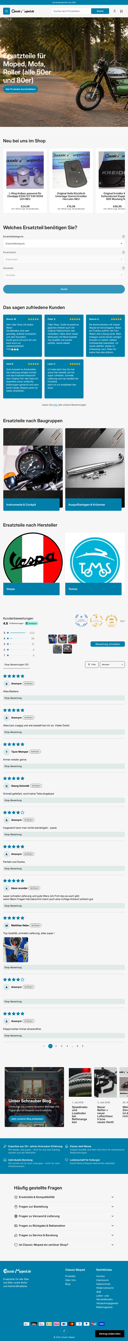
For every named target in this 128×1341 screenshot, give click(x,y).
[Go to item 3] (72, 639)
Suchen (100, 1276)
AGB (98, 1291)
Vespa (10, 589)
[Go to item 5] (67, 649)
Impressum (102, 1280)
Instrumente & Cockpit (21, 504)
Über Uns (70, 1280)
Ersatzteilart (9, 252)
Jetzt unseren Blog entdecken (27, 1118)
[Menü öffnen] (6, 11)
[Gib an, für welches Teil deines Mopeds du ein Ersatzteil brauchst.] (123, 252)
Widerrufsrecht (104, 1287)
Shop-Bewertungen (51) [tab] (16, 664)
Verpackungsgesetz (107, 1303)
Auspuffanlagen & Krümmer (86, 504)
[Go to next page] (83, 1046)
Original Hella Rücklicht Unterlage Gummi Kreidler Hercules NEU (71, 196)
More (122, 621)
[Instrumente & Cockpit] (33, 468)
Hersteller (8, 268)
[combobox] (80, 11)
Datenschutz (103, 1283)
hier (55, 404)
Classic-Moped (68, 1337)
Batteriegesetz (104, 1307)
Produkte (70, 1276)
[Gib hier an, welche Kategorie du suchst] (123, 236)
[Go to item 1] (52, 639)
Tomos (72, 589)
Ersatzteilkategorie (13, 236)
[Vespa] (33, 562)
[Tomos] (95, 562)
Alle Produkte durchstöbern (21, 89)
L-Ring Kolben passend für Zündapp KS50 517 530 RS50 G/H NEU (25, 196)
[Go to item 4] (57, 649)
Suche (100, 11)
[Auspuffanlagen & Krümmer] (95, 468)
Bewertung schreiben (108, 644)
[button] (18, 632)
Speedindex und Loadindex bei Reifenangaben (80, 1114)
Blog (67, 1283)
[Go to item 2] (62, 639)
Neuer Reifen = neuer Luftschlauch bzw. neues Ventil (105, 1114)
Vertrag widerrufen (110, 1333)
